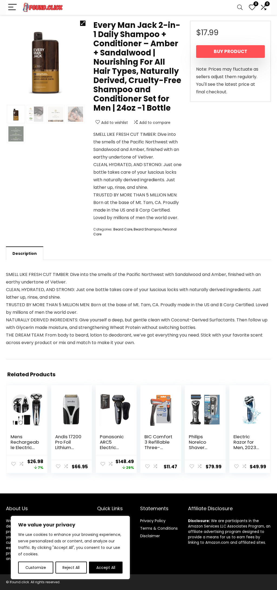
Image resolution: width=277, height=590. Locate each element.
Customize (35, 567)
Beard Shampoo (147, 229)
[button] (82, 23)
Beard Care (122, 229)
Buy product (230, 51)
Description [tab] (24, 253)
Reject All (71, 567)
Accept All (105, 567)
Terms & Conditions (159, 528)
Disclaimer (150, 536)
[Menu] (12, 7)
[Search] (239, 7)
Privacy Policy (153, 520)
